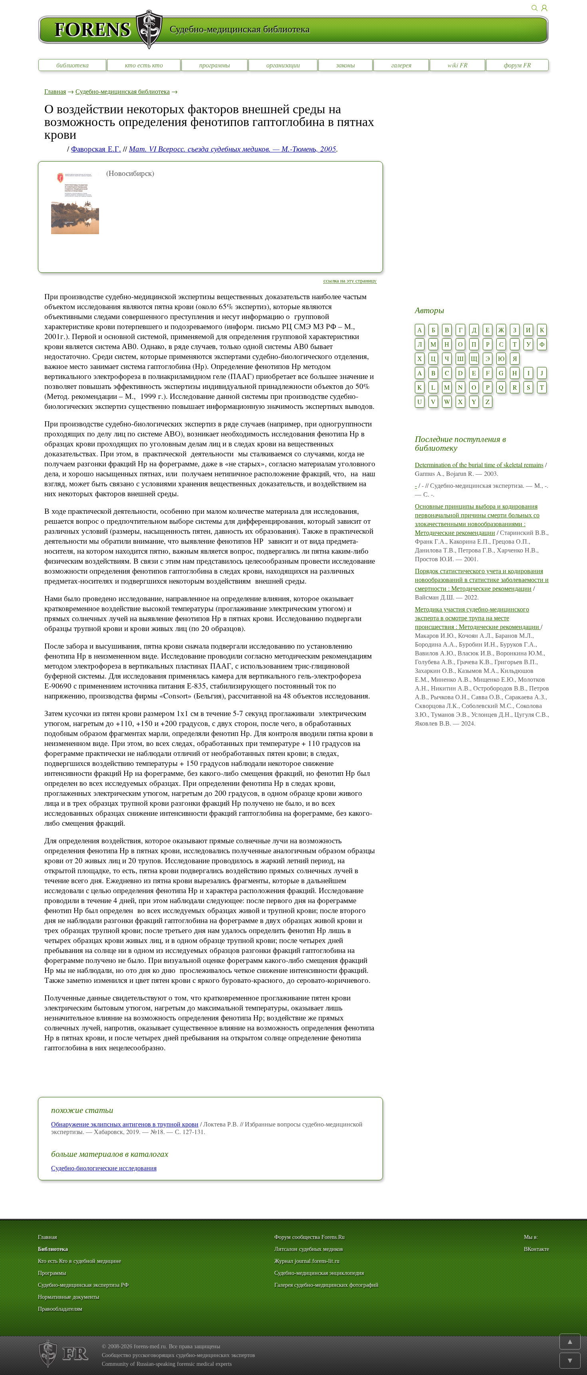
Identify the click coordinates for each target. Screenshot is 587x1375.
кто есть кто (144, 65)
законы (345, 65)
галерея (401, 65)
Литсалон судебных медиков (308, 1249)
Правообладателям (60, 1309)
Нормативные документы (68, 1297)
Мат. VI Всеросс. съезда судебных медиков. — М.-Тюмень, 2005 (232, 149)
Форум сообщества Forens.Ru (309, 1237)
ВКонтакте (536, 1249)
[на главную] (104, 29)
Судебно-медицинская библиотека (122, 91)
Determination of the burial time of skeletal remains (479, 464)
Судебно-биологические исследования (104, 1168)
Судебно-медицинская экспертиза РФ (83, 1285)
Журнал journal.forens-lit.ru (306, 1261)
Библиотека (53, 1249)
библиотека (72, 65)
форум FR (517, 65)
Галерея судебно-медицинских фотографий (326, 1285)
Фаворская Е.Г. (96, 149)
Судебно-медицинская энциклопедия (319, 1273)
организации (283, 65)
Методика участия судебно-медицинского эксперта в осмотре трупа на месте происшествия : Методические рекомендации (478, 618)
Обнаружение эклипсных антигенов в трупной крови (124, 1124)
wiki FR (458, 65)
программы (214, 65)
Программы (52, 1273)
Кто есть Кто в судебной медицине (79, 1261)
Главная (55, 91)
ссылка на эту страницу (350, 280)
